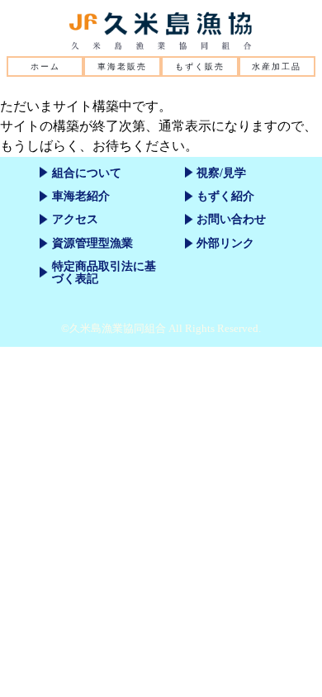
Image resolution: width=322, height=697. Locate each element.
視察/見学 (221, 172)
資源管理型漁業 (92, 242)
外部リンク (225, 242)
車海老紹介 (81, 195)
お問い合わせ (231, 218)
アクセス (75, 218)
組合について (86, 172)
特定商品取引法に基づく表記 (104, 271)
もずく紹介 (225, 195)
